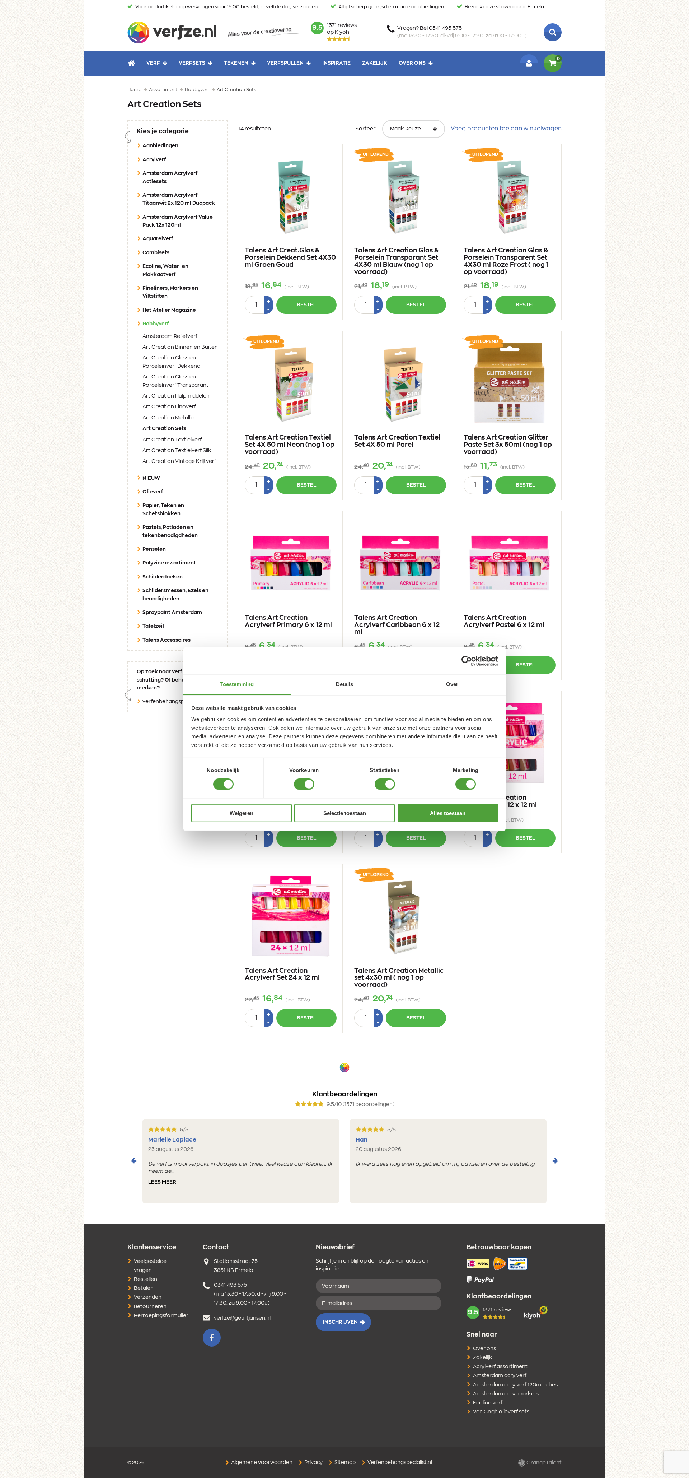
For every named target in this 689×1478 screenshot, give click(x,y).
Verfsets (192, 63)
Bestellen (145, 1279)
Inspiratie (336, 63)
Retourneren (150, 1306)
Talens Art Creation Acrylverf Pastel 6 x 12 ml (504, 621)
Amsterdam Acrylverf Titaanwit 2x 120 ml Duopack (178, 199)
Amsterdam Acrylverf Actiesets (169, 177)
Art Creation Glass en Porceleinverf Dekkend (171, 361)
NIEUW (151, 478)
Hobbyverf (166, 323)
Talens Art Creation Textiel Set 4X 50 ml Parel (397, 441)
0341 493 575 (230, 1285)
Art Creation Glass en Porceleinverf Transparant (175, 381)
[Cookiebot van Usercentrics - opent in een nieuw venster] (466, 660)
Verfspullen (285, 63)
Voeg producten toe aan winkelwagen (506, 128)
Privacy (313, 1462)
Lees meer (162, 1182)
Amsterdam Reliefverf (169, 336)
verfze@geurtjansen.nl (242, 1318)
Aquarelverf (157, 238)
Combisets (155, 252)
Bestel (306, 304)
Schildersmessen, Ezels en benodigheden (175, 594)
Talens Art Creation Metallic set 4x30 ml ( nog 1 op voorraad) (399, 978)
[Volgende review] (555, 1161)
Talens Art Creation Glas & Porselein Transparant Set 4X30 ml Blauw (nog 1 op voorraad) (396, 261)
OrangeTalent (543, 1462)
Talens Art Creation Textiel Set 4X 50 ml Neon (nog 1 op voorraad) (289, 444)
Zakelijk (374, 63)
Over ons (412, 63)
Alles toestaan (447, 813)
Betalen (144, 1288)
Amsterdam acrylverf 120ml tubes (515, 1385)
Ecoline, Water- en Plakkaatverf (165, 270)
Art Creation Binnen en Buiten (180, 347)
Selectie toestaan (344, 813)
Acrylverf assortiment (500, 1366)
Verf (153, 63)
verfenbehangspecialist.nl (174, 701)
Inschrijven (340, 1322)
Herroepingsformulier (161, 1315)
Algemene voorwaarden (261, 1462)
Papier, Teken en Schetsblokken (163, 509)
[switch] (304, 784)
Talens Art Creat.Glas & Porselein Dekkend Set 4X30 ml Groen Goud (290, 257)
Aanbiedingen (160, 145)
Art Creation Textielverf (172, 439)
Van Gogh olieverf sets (501, 1411)
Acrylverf (154, 159)
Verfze (171, 32)
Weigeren (241, 813)
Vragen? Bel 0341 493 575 (461, 32)
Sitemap (344, 1462)
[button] (212, 1338)
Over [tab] (452, 684)
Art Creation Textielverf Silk (176, 450)
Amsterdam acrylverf (499, 1375)
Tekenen (236, 63)
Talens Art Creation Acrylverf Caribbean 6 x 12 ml (397, 625)
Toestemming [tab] (237, 684)
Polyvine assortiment (169, 563)
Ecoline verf (487, 1402)
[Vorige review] (134, 1161)
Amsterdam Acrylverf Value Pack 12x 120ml (177, 221)
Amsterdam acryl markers (506, 1393)
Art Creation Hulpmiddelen (176, 396)
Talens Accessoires (166, 640)
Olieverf (152, 491)
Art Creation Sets (175, 428)
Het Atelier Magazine (169, 310)
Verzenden (147, 1297)
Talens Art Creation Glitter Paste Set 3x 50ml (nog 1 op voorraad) (508, 444)
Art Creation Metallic (168, 417)
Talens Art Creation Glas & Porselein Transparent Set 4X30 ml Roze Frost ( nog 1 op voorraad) (506, 261)
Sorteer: (366, 128)
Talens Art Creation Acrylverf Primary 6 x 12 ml (288, 621)
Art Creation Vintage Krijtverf (179, 461)
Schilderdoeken (162, 577)
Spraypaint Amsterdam (172, 612)
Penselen (154, 549)
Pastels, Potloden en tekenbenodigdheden (170, 531)
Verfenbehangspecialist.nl (399, 1462)
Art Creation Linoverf (169, 406)
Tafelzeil (153, 626)
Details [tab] (344, 684)
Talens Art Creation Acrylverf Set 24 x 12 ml (282, 974)
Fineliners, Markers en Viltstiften (170, 292)
